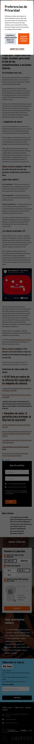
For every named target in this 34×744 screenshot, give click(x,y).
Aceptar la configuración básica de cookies (10, 39)
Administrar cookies (17, 49)
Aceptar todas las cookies (23, 39)
